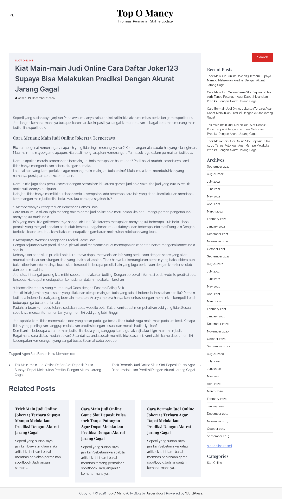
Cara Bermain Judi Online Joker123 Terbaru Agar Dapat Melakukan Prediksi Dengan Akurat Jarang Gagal (170, 420)
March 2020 (215, 391)
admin (22, 98)
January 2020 (216, 406)
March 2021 (214, 301)
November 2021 (217, 241)
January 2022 (216, 226)
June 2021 (213, 279)
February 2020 (217, 398)
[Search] (12, 15)
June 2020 (214, 368)
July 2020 (213, 361)
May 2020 (213, 376)
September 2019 (218, 436)
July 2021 (213, 271)
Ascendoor (155, 493)
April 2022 (213, 204)
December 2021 (217, 234)
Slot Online (24, 60)
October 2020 (216, 338)
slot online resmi (219, 446)
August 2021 (215, 263)
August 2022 (215, 174)
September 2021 (218, 256)
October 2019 (216, 428)
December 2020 (218, 323)
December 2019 (217, 413)
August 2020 (215, 354)
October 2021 (216, 249)
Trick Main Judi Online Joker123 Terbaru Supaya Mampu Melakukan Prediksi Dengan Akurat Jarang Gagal (37, 420)
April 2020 (214, 383)
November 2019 (217, 421)
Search (262, 57)
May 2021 (213, 286)
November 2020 (218, 331)
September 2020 (218, 346)
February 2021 (216, 309)
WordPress (193, 493)
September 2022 (218, 166)
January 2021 (216, 316)
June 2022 (213, 189)
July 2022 (213, 181)
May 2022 (213, 196)
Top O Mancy (145, 12)
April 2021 (213, 294)
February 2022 (216, 219)
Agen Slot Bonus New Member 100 (48, 354)
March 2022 (215, 211)
